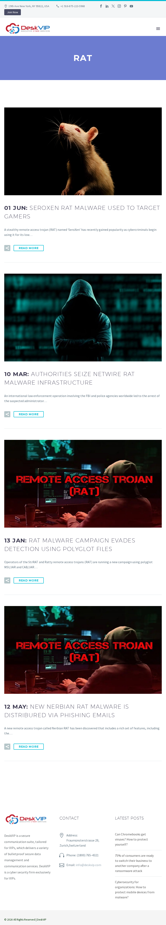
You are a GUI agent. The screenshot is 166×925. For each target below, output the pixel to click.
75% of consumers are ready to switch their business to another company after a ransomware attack (134, 863)
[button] (7, 248)
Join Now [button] (12, 12)
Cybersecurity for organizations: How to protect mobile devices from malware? (134, 889)
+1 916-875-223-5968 (73, 6)
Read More (28, 248)
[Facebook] (101, 6)
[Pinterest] (125, 6)
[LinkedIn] (107, 6)
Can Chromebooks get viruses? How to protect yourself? (131, 839)
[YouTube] (131, 6)
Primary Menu (158, 29)
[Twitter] (113, 6)
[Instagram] (119, 6)
